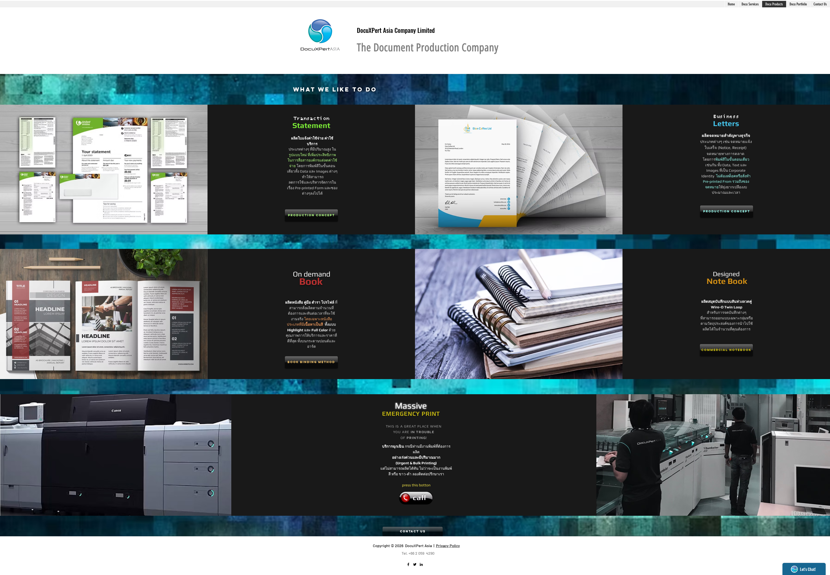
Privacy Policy (448, 545)
